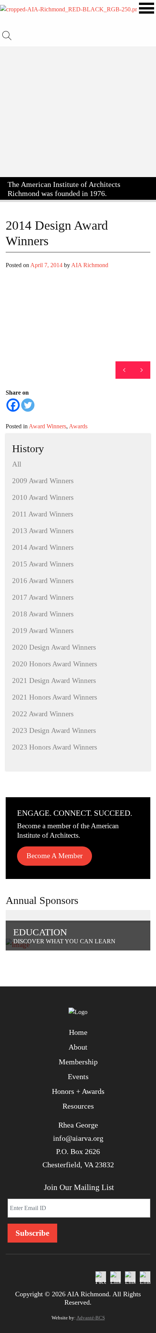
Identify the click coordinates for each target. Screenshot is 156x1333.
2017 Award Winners (42, 597)
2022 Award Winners (42, 714)
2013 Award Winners (42, 531)
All (16, 464)
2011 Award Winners (42, 514)
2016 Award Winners (42, 581)
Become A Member (55, 856)
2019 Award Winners (42, 631)
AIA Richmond (89, 265)
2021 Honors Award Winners (54, 697)
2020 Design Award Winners (54, 647)
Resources (78, 1106)
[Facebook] (13, 405)
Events (78, 1076)
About (78, 1047)
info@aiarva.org (78, 1138)
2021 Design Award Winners (54, 680)
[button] (141, 370)
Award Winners (47, 426)
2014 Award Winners (42, 547)
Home (78, 1032)
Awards (78, 426)
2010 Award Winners (42, 497)
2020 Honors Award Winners (54, 664)
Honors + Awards (78, 1091)
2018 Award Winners (42, 614)
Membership (78, 1062)
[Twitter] (27, 405)
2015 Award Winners (42, 564)
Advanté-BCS (90, 1318)
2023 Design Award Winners (54, 730)
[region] (78, 327)
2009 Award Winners (42, 481)
